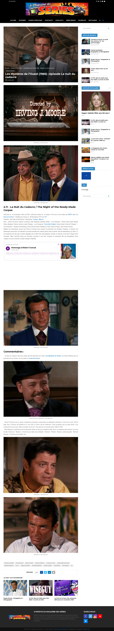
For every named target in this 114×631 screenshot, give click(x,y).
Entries (85, 189)
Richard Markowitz (37, 565)
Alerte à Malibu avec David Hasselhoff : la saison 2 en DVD (100, 159)
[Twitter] (90, 616)
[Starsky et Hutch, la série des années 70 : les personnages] (86, 41)
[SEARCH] (108, 28)
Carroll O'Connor (9, 563)
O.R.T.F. (17, 565)
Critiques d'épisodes (10, 70)
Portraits (49, 20)
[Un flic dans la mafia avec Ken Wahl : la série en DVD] (86, 80)
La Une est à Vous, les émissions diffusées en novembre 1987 (65, 599)
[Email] (86, 621)
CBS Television (19, 563)
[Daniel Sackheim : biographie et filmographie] (86, 52)
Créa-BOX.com (86, 629)
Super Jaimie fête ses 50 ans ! (96, 113)
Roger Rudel (57, 565)
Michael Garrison (8, 565)
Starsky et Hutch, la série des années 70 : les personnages (99, 41)
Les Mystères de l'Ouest (63, 563)
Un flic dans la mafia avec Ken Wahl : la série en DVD (39, 599)
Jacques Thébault (39, 563)
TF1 (72, 565)
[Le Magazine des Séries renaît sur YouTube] (86, 150)
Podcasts (59, 20)
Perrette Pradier (25, 565)
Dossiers (22, 20)
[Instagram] (95, 616)
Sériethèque (71, 20)
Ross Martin (65, 565)
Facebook (82, 20)
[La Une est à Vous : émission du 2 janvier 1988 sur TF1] (86, 141)
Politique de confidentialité (60, 629)
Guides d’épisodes (35, 20)
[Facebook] (86, 616)
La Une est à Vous (50, 563)
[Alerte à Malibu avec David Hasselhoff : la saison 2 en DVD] (86, 159)
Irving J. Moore (29, 563)
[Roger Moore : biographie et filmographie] (86, 61)
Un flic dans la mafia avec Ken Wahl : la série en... (99, 121)
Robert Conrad (48, 565)
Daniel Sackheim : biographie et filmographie (100, 51)
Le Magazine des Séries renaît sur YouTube (99, 149)
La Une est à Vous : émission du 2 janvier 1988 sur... (100, 139)
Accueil (13, 20)
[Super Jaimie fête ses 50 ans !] (86, 71)
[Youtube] (100, 616)
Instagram (93, 20)
